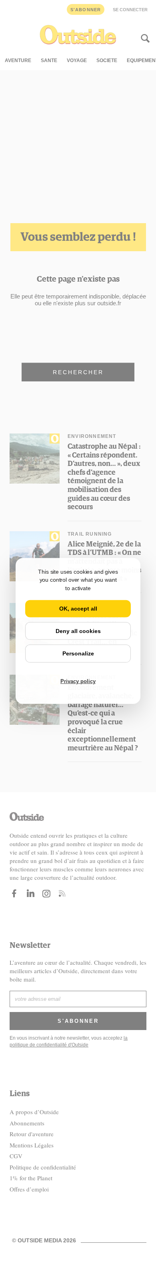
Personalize (78, 653)
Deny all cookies (78, 631)
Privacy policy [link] (78, 681)
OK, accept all (78, 608)
